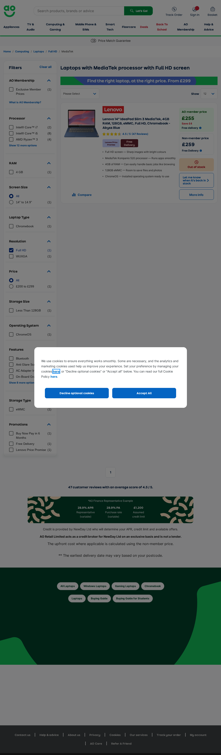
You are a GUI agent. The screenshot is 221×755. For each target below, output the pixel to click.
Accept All (144, 393)
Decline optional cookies (77, 393)
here (56, 371)
